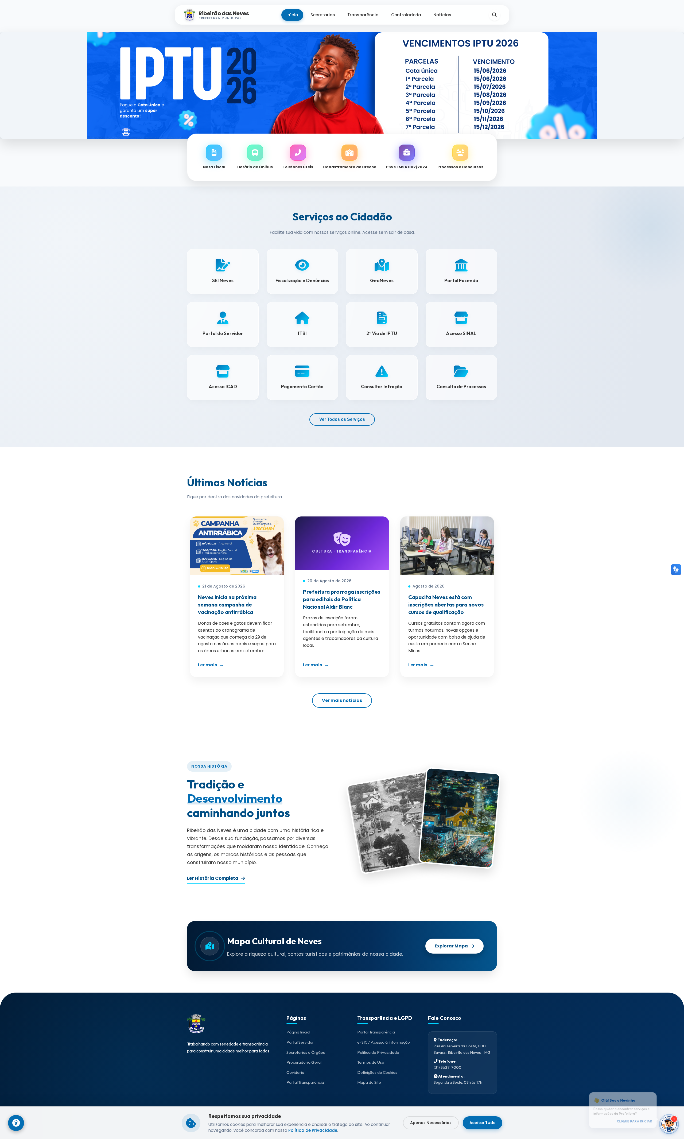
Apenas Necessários (431, 1122)
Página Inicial (298, 1032)
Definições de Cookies (377, 1072)
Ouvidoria (295, 1072)
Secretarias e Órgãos (305, 1052)
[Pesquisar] (494, 15)
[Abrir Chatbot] (669, 1124)
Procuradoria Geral (303, 1062)
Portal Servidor (300, 1042)
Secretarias (322, 15)
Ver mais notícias (342, 700)
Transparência (363, 15)
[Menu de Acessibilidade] (16, 1123)
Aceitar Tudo (482, 1122)
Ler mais (207, 665)
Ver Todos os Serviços (342, 419)
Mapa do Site (369, 1082)
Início (292, 15)
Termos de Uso (370, 1062)
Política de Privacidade (378, 1052)
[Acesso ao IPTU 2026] (342, 85)
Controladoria (406, 15)
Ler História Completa (212, 878)
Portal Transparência (305, 1082)
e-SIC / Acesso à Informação (383, 1042)
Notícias (442, 15)
